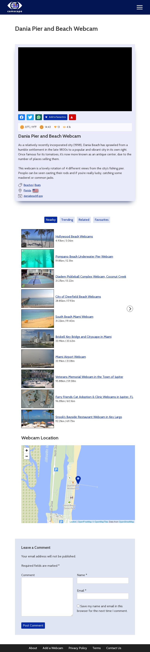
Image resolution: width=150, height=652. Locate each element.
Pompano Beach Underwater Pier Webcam (84, 256)
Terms (96, 648)
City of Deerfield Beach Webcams (78, 296)
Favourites (102, 220)
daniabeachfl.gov (33, 195)
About (33, 648)
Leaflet (73, 521)
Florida (27, 190)
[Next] (130, 309)
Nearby (51, 220)
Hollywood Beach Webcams (74, 236)
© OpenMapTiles (100, 521)
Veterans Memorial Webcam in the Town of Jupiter (89, 377)
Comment (28, 575)
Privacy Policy (78, 648)
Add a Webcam (53, 648)
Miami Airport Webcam (70, 357)
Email (81, 590)
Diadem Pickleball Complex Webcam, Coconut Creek (90, 276)
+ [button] (26, 450)
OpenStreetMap (126, 521)
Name (82, 575)
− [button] (26, 456)
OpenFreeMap (85, 521)
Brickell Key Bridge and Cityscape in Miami (83, 337)
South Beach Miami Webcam (74, 317)
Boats (38, 185)
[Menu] (140, 7)
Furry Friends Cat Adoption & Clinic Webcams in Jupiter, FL (94, 397)
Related (84, 220)
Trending (67, 220)
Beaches (28, 185)
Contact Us (113, 648)
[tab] (51, 220)
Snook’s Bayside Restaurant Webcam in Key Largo (88, 417)
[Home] (14, 11)
